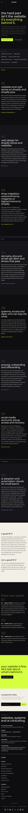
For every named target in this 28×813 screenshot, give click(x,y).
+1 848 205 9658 (16, 731)
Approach (3, 789)
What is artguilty (5, 787)
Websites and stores (6, 54)
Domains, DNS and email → (8, 283)
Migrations (4, 56)
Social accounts (5, 62)
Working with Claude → (7, 510)
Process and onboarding (20, 59)
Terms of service (12, 806)
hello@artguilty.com (6, 731)
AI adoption (14, 62)
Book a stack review (7, 39)
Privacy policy (5, 806)
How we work (18, 39)
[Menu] (1, 2)
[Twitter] (15, 810)
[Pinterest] (23, 810)
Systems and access (6, 59)
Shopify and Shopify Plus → (8, 112)
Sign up (24, 704)
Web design (17, 54)
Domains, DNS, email (14, 56)
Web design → (5, 165)
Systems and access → (7, 337)
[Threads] (18, 810)
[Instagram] (8, 810)
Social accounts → (6, 447)
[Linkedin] (20, 810)
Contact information (21, 806)
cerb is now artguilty (6, 796)
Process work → (5, 389)
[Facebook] (5, 810)
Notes (2, 793)
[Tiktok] (13, 810)
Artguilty (16, 803)
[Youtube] (10, 810)
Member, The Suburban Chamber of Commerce (13, 747)
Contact (3, 798)
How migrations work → (7, 224)
